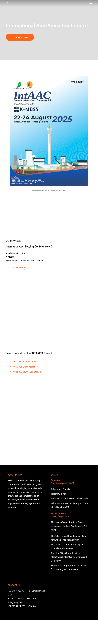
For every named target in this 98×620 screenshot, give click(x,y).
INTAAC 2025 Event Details (22, 366)
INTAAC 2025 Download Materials (25, 372)
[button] (91, 3)
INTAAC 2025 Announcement (23, 361)
